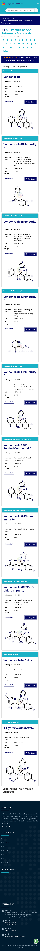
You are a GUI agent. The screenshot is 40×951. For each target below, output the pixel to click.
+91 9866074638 (10, 922)
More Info (8, 101)
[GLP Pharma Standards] (12, 3)
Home (3, 18)
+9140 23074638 (10, 930)
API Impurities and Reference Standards (15, 21)
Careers (5, 859)
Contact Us (6, 863)
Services (5, 847)
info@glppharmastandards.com (15, 936)
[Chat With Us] (36, 941)
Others (6, 51)
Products (10, 18)
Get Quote (31, 102)
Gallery (5, 855)
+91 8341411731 (10, 925)
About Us (6, 843)
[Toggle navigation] (38, 4)
